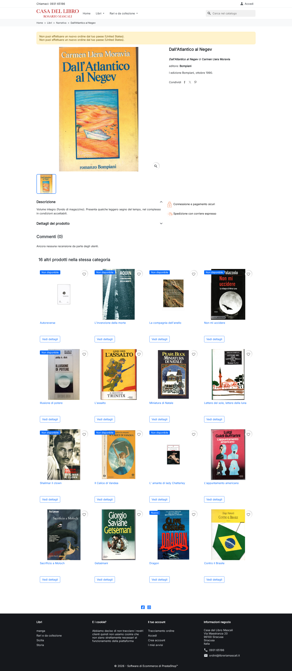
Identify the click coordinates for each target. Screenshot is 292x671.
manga (40, 630)
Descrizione (46, 202)
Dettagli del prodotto (53, 223)
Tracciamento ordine (161, 630)
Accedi (152, 635)
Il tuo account (156, 622)
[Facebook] (143, 606)
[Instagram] (149, 606)
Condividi (184, 82)
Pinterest (195, 82)
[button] (247, 4)
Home (86, 13)
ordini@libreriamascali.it (224, 655)
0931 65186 (216, 650)
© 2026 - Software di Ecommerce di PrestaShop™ (146, 666)
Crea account (156, 640)
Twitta (190, 82)
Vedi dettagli (50, 339)
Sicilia (40, 640)
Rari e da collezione (123, 13)
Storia (40, 645)
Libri (99, 13)
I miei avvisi (155, 645)
